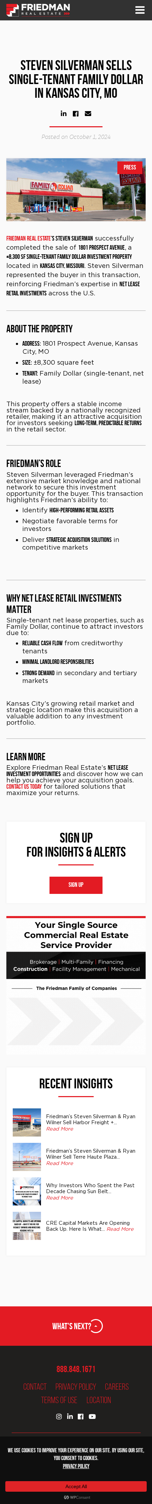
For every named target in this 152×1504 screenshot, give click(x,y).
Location (99, 1400)
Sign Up (76, 885)
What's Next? (71, 1326)
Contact (35, 1386)
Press (130, 167)
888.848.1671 (76, 1369)
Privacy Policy (75, 1386)
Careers (117, 1386)
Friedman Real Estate (28, 238)
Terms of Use (59, 1400)
